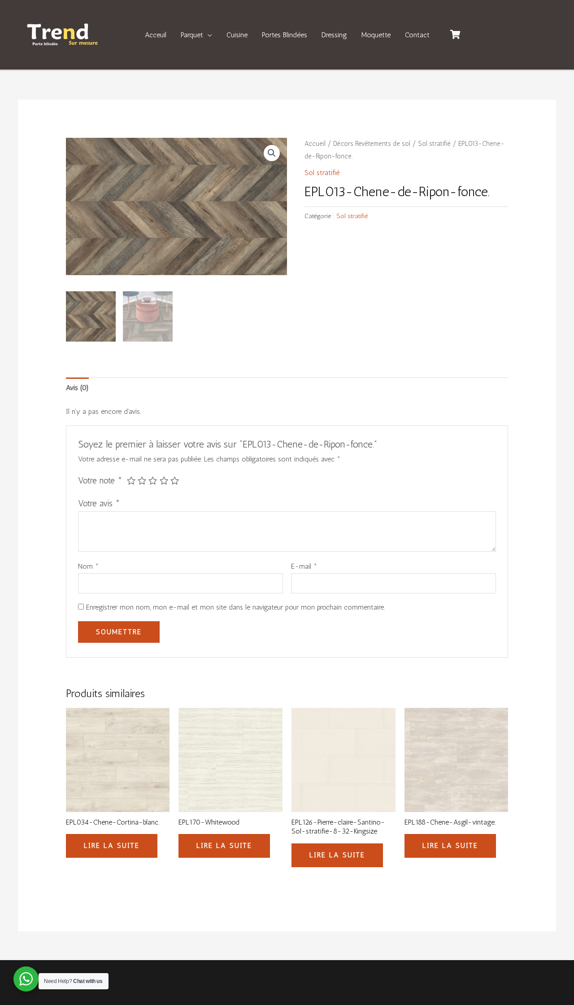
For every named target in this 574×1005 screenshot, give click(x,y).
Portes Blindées (284, 35)
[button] (272, 153)
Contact (417, 35)
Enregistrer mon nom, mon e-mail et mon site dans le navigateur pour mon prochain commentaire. (235, 607)
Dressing (334, 35)
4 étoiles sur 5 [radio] (164, 480)
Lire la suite (111, 845)
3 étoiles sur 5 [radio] (152, 480)
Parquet (192, 35)
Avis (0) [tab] (77, 387)
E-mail (304, 566)
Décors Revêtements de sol (371, 144)
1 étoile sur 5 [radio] (131, 480)
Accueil (315, 144)
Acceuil (155, 35)
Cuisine (237, 35)
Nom (88, 566)
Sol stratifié (434, 144)
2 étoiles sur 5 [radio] (142, 480)
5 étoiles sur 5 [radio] (174, 480)
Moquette (376, 35)
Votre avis (99, 503)
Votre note (100, 480)
